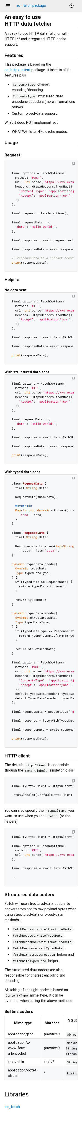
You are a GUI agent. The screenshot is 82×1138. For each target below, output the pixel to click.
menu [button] (8, 5)
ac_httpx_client (18, 70)
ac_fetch (12, 1107)
